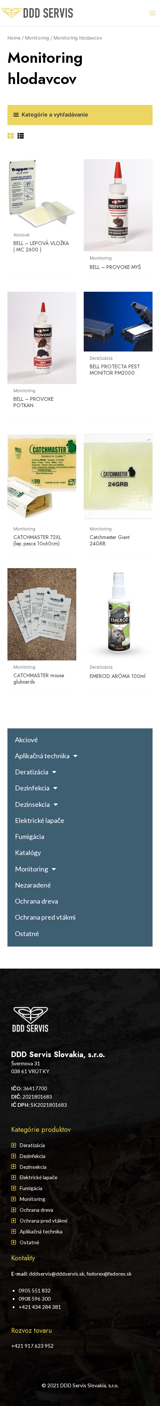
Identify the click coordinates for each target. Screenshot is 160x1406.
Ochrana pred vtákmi (45, 917)
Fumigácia (29, 836)
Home (13, 38)
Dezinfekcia (32, 788)
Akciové (26, 739)
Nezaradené (33, 885)
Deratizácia (31, 772)
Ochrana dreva (36, 901)
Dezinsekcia (32, 804)
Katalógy (28, 852)
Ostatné (27, 933)
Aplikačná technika (42, 756)
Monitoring (37, 38)
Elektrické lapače (39, 820)
